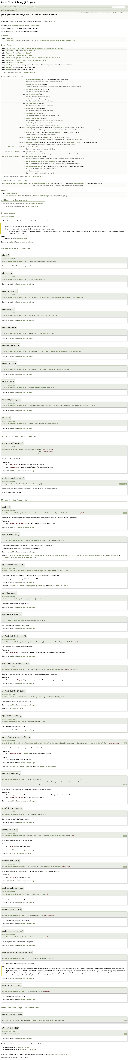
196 (13, 338)
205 (13, 410)
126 (12, 242)
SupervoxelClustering (10, 10)
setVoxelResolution (32, 89)
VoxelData (9, 38)
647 (13, 822)
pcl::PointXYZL (17, 156)
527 (13, 656)
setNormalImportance (33, 118)
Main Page (5, 7)
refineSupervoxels (32, 142)
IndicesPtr (9, 62)
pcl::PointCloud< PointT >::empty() (20, 853)
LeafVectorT (10, 50)
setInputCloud (30, 132)
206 (13, 428)
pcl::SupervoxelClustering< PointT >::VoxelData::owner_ (19, 557)
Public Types (94, 12)
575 (13, 552)
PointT (52, 48)
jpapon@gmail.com (20, 238)
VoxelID (8, 67)
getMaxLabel (30, 171)
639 (13, 923)
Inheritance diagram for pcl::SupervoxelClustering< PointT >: (20, 28)
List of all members (82, 12)
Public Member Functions (103, 12)
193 (13, 320)
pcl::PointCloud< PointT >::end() (56, 555)
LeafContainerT (11, 48)
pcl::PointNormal (22, 183)
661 (13, 902)
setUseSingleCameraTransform (36, 123)
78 (13, 881)
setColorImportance (32, 108)
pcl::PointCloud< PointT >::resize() (45, 766)
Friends (126, 12)
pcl (2, 10)
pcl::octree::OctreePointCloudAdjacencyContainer (55, 40)
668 (13, 978)
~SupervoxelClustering (33, 84)
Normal (30, 55)
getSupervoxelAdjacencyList (35, 161)
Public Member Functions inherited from (22, 176)
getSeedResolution (32, 103)
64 (13, 850)
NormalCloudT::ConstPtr (52, 137)
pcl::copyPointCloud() (38, 555)
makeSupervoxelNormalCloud (41, 183)
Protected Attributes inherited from (21, 206)
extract (28, 128)
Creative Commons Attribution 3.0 (59, 1054)
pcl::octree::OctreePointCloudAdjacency (32, 58)
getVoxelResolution (32, 94)
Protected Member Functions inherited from (23, 203)
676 (13, 607)
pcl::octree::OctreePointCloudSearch (29, 60)
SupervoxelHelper (11, 193)
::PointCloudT (32, 387)
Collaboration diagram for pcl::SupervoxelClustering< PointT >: (20, 31)
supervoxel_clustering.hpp (26, 471)
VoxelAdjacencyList (12, 65)
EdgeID (8, 69)
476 (13, 683)
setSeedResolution (32, 99)
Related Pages (14, 7)
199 (13, 284)
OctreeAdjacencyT (12, 58)
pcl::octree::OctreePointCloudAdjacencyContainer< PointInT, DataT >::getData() (91, 555)
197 (13, 356)
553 (13, 582)
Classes (34, 7)
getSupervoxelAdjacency (34, 166)
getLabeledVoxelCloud (33, 156)
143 (13, 801)
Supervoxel (56, 128)
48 (13, 471)
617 (13, 730)
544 (13, 705)
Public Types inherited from (18, 72)
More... (55, 22)
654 (13, 945)
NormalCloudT (10, 55)
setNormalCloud (31, 137)
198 (13, 374)
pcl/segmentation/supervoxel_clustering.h (24, 25)
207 (13, 266)
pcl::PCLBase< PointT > (27, 72)
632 (13, 628)
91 (13, 527)
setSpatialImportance (33, 113)
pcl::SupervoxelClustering (40, 196)
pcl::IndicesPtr (18, 62)
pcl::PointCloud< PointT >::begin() (20, 555)
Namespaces (24, 7)
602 (13, 763)
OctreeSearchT (11, 60)
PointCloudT (10, 53)
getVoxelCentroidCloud (33, 147)
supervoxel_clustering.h (24, 242)
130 (13, 1038)
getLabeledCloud (31, 152)
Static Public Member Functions (116, 12)
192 (13, 302)
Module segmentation (7, 16)
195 (13, 392)
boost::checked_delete (13, 196)
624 (13, 999)
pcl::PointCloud (20, 53)
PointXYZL (18, 152)
